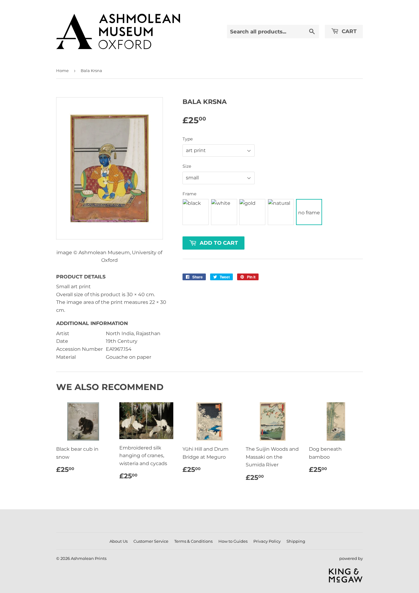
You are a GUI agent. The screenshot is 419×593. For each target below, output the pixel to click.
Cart (348, 31)
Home (62, 70)
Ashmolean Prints (88, 558)
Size (187, 166)
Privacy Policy (267, 541)
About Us (119, 541)
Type (188, 139)
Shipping (295, 541)
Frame (189, 194)
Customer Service (150, 541)
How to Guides (233, 541)
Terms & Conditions (193, 541)
